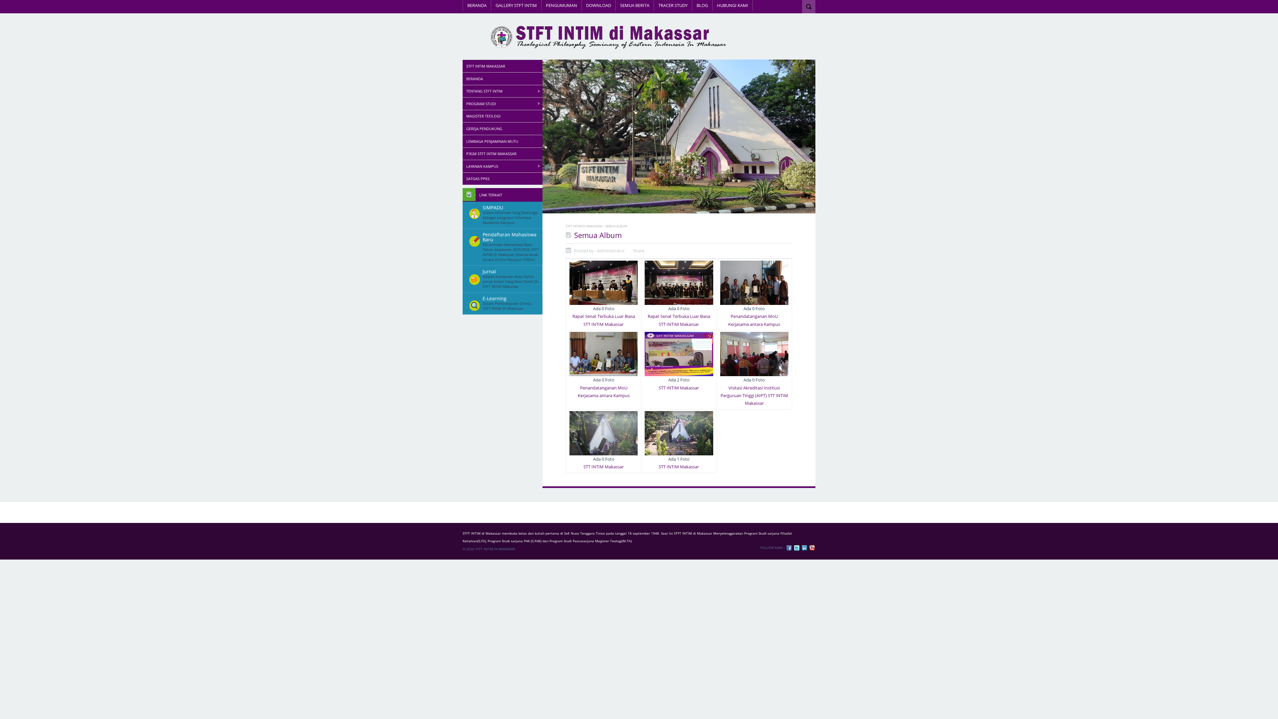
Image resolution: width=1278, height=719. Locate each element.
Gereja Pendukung (484, 128)
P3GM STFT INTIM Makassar (491, 153)
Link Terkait (490, 194)
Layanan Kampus (482, 166)
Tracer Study (673, 5)
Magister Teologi (483, 116)
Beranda (477, 5)
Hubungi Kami (732, 5)
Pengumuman (561, 5)
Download (598, 5)
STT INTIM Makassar (679, 388)
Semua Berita (634, 5)
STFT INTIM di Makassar (584, 226)
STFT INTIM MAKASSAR (485, 66)
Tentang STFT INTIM (484, 91)
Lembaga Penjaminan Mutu (492, 141)
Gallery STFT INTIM (516, 5)
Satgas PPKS (478, 178)
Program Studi (481, 103)
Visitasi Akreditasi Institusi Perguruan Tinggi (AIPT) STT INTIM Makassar (754, 395)
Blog (702, 5)
